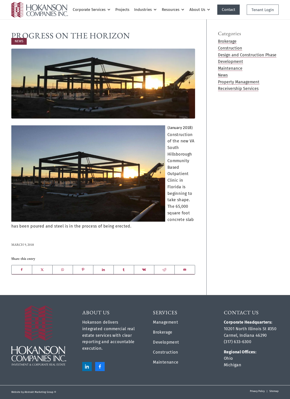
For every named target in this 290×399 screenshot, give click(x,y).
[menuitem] (257, 391)
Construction (230, 48)
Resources (170, 9)
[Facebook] (100, 366)
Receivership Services (238, 88)
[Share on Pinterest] (83, 269)
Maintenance (230, 68)
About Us (197, 9)
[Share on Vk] (144, 269)
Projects (122, 9)
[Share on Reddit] (164, 269)
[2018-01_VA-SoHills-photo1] (103, 84)
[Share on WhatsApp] (63, 269)
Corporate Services (89, 9)
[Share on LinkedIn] (103, 269)
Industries (143, 9)
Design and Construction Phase (247, 54)
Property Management (238, 81)
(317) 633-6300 (237, 341)
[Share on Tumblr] (124, 269)
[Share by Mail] (185, 269)
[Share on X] (42, 269)
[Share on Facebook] (22, 269)
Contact (228, 9)
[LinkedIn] (87, 366)
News (19, 41)
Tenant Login (262, 9)
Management (165, 322)
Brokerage (227, 41)
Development (230, 61)
